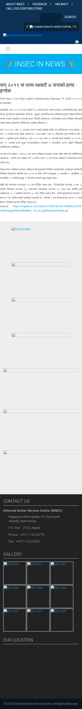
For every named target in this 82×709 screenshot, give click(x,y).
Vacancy (61, 4)
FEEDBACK (40, 4)
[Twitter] (51, 18)
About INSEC (15, 4)
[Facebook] (44, 18)
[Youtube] (57, 18)
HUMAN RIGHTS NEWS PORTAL (52, 26)
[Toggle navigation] (8, 49)
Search (71, 17)
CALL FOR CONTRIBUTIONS (24, 8)
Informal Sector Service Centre (33, 703)
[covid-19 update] (41, 386)
